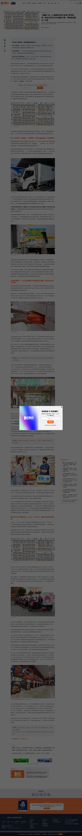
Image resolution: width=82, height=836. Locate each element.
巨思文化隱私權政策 (52, 425)
